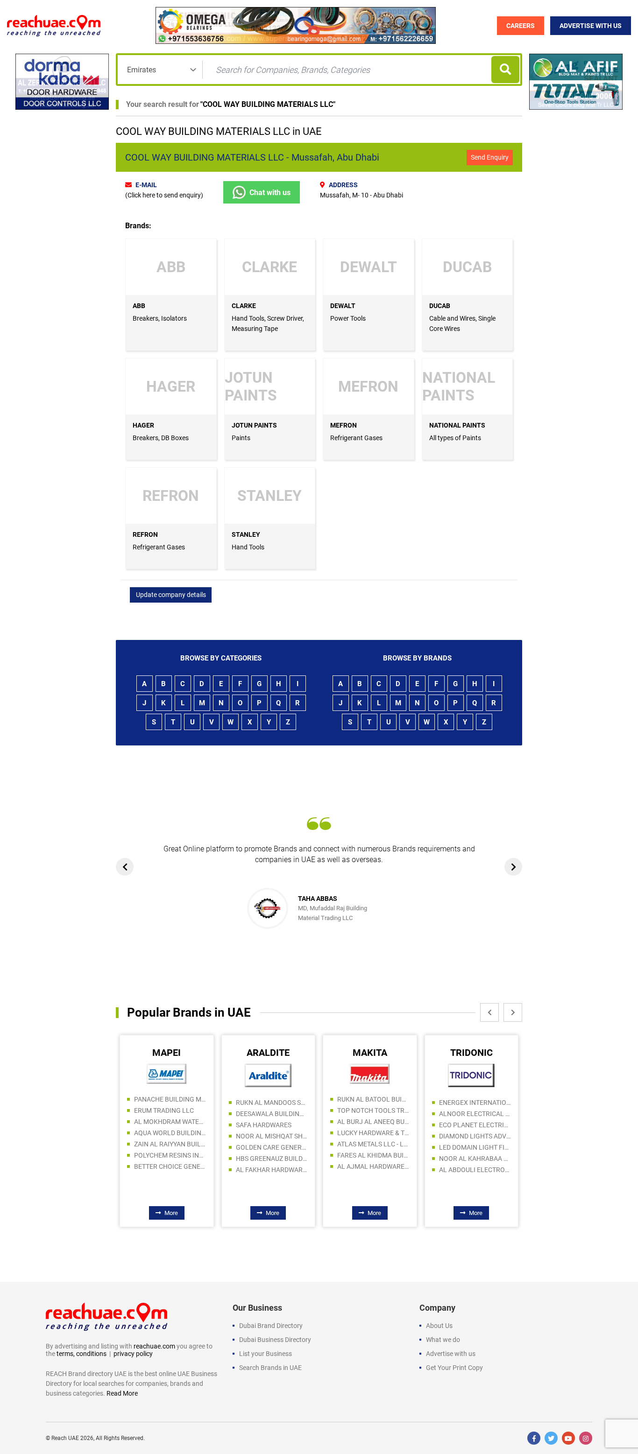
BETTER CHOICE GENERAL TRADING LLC (170, 1166)
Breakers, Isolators (160, 318)
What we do (443, 1339)
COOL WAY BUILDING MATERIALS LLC (268, 104)
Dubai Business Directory (275, 1339)
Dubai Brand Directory (271, 1325)
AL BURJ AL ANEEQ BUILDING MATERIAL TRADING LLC (373, 1121)
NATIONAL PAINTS (457, 425)
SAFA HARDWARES (263, 1125)
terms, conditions (81, 1353)
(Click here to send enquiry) (164, 195)
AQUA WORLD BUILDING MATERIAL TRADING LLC (170, 1133)
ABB (139, 305)
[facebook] (533, 1438)
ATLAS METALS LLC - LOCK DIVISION (373, 1144)
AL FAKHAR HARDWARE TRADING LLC (272, 1169)
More (171, 1212)
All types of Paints (455, 438)
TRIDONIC (471, 1052)
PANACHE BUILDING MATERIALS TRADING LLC (170, 1099)
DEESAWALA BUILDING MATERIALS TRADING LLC (272, 1113)
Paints (241, 438)
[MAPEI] (166, 1073)
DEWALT (342, 305)
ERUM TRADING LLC (164, 1110)
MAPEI (166, 1052)
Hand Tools (248, 547)
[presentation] (125, 867)
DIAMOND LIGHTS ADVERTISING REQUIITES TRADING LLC (475, 1136)
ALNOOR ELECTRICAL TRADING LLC (475, 1113)
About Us (439, 1325)
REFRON (145, 534)
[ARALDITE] (268, 1075)
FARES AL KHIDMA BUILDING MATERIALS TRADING (373, 1155)
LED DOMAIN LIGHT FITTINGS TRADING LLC (475, 1147)
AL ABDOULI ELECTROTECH (475, 1169)
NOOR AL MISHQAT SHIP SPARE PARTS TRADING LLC (272, 1136)
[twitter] (551, 1438)
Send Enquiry (490, 157)
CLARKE (244, 305)
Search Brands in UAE (270, 1367)
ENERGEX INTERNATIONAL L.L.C (475, 1102)
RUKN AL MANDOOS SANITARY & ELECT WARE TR (272, 1102)
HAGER (143, 425)
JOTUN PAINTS (254, 425)
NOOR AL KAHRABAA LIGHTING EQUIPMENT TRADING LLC (475, 1158)
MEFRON (343, 425)
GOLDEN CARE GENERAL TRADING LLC (272, 1147)
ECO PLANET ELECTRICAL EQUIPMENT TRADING (475, 1125)
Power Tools (348, 318)
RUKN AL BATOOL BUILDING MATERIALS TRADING (373, 1099)
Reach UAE (65, 1438)
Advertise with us (450, 1353)
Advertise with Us (591, 25)
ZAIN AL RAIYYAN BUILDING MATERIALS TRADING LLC (170, 1144)
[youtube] (568, 1438)
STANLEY (246, 534)
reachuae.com (154, 1346)
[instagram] (585, 1438)
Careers (520, 25)
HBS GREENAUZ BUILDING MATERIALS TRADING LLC (272, 1158)
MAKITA (370, 1052)
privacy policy (133, 1353)
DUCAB (439, 305)
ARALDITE (268, 1052)
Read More (122, 1393)
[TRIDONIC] (471, 1075)
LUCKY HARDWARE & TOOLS (373, 1133)
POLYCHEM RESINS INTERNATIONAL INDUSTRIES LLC (170, 1155)
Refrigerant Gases (356, 438)
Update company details (171, 594)
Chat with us (270, 192)
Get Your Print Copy (454, 1367)
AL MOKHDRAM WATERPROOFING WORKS (170, 1121)
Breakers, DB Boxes (161, 438)
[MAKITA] (370, 1073)
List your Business (265, 1353)
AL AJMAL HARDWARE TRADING (373, 1166)
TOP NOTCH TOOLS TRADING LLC (373, 1110)
